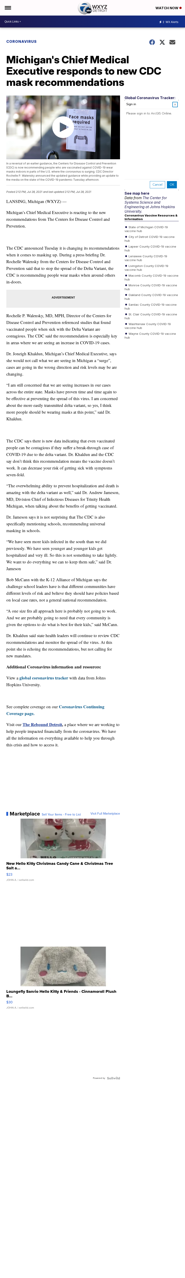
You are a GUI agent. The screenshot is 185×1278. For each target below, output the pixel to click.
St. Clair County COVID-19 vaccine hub (151, 316)
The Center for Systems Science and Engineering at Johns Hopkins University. (150, 205)
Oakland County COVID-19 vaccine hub (151, 296)
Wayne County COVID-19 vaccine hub (150, 335)
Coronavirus (21, 41)
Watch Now (167, 8)
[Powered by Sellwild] (113, 1078)
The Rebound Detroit (42, 724)
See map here (137, 193)
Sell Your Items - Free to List (61, 814)
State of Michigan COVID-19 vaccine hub (146, 228)
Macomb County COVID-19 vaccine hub (151, 277)
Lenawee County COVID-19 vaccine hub (146, 258)
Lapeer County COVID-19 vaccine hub (150, 248)
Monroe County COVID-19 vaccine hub (151, 287)
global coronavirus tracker (43, 678)
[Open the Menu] (7, 8)
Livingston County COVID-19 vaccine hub (146, 267)
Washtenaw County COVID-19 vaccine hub (148, 325)
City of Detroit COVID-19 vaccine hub (150, 238)
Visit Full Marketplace (105, 813)
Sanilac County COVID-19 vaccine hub (151, 306)
